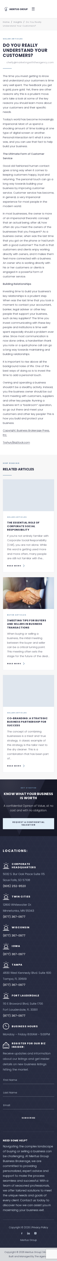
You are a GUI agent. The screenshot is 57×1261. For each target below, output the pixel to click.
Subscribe (28, 1118)
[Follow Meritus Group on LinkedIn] (28, 1234)
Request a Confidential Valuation (29, 823)
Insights (17, 22)
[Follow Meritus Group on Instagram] (35, 1234)
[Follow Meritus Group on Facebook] (21, 1234)
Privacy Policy (40, 1227)
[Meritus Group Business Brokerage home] (16, 9)
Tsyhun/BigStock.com (16, 442)
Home (6, 22)
